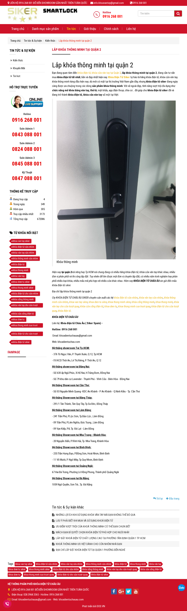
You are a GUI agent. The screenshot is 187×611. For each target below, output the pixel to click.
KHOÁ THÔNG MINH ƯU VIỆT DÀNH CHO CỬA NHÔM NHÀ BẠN (88, 544)
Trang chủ (17, 29)
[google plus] (121, 591)
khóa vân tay (18, 276)
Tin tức (71, 29)
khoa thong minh (164, 302)
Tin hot (16, 76)
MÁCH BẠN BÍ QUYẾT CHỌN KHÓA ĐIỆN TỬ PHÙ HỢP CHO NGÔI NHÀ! (92, 532)
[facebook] (114, 591)
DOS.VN (101, 606)
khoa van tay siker (78, 302)
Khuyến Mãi (19, 68)
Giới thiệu (90, 29)
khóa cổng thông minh (143, 302)
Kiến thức (50, 40)
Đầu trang (174, 498)
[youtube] (136, 591)
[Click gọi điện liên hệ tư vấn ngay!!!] (7, 604)
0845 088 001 (27, 163)
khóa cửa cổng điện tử (91, 306)
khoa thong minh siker (119, 302)
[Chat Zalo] (181, 588)
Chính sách (111, 29)
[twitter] (128, 591)
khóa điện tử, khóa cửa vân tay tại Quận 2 (99, 72)
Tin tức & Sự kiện (33, 40)
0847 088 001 (27, 178)
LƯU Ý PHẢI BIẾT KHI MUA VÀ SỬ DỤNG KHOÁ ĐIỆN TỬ (84, 520)
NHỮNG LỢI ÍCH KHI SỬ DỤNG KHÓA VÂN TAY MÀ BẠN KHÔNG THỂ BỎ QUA (95, 514)
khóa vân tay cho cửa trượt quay (25, 306)
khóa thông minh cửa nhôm (25, 258)
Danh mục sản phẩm (45, 29)
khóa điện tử (64, 310)
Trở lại (159, 498)
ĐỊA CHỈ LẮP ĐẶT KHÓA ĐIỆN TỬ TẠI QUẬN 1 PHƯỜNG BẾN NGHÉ (90, 550)
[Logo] (42, 14)
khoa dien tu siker (98, 302)
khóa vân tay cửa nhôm (151, 297)
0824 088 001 (27, 149)
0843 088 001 (27, 134)
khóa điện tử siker (21, 342)
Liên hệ (131, 29)
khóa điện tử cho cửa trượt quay (25, 334)
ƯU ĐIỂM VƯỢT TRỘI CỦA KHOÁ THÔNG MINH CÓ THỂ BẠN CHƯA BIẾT (92, 526)
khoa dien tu (110, 306)
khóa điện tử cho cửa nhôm (25, 293)
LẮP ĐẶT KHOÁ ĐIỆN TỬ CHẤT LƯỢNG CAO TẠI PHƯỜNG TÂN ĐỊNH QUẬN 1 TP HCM (100, 538)
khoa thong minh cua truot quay (134, 306)
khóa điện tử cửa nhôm (126, 297)
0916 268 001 (27, 120)
